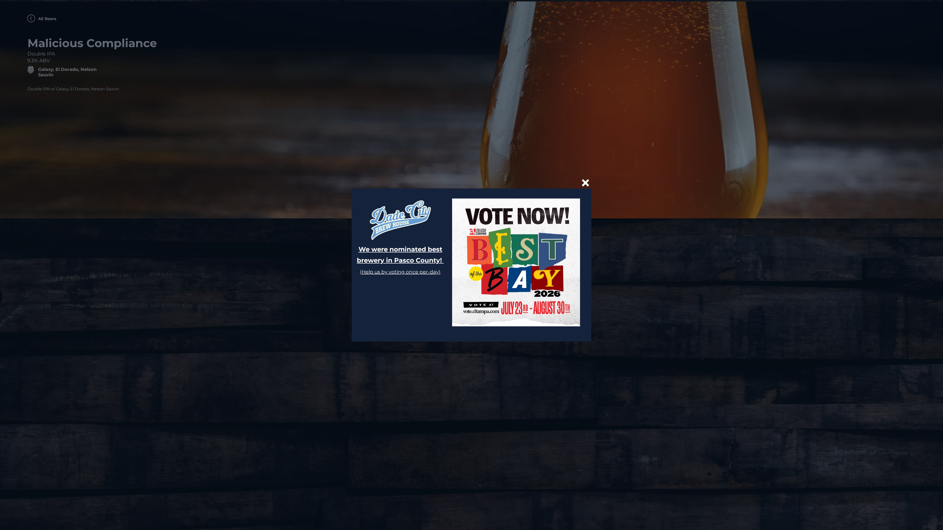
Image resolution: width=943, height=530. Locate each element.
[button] (585, 182)
